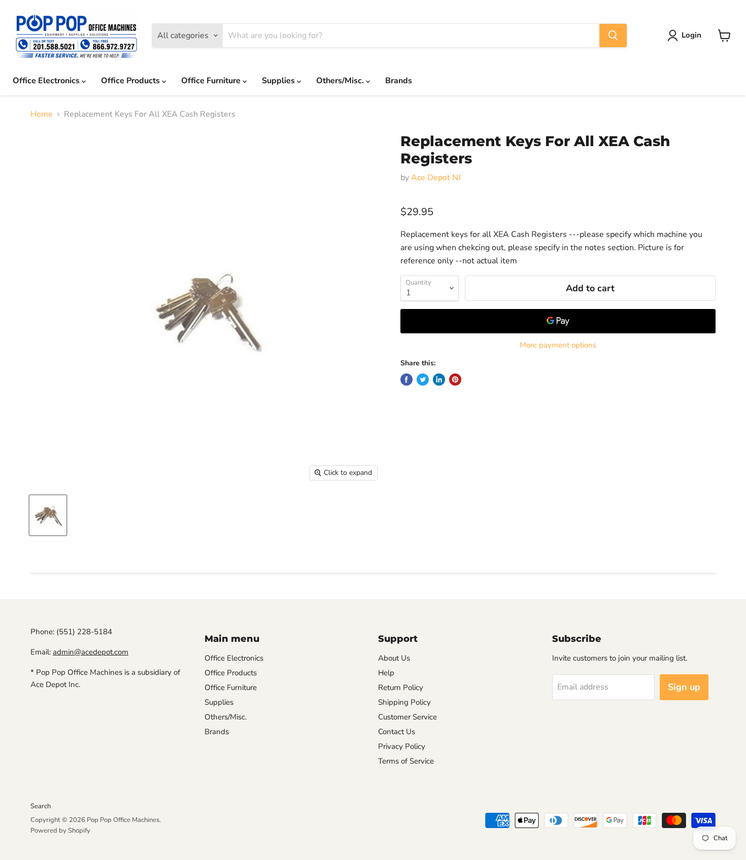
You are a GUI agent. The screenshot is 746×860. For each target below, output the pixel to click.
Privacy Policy (401, 746)
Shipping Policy (404, 702)
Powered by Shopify (60, 830)
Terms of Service (406, 761)
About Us (394, 658)
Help (386, 673)
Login (691, 35)
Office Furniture (212, 80)
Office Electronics (47, 80)
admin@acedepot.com (90, 652)
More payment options (558, 345)
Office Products (131, 80)
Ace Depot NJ (436, 177)
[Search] (613, 35)
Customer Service (407, 717)
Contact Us (396, 732)
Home (41, 114)
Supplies (279, 80)
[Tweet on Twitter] (423, 379)
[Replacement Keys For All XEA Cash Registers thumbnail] (47, 515)
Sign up (684, 687)
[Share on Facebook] (406, 379)
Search (40, 806)
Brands (398, 80)
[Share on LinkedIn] (439, 379)
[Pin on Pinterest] (455, 379)
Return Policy (400, 687)
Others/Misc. (341, 80)
